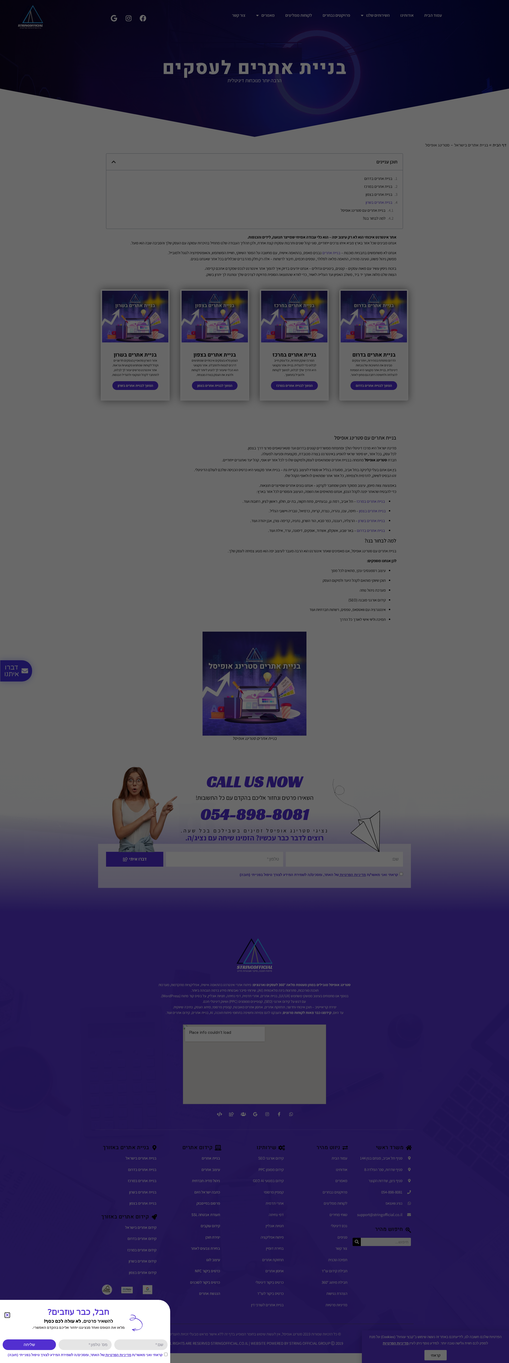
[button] (7, 1315)
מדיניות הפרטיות (118, 1355)
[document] (254, 681)
